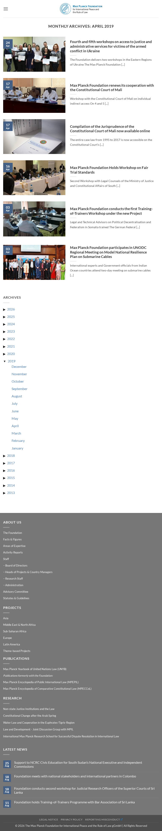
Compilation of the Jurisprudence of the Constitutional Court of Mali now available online (110, 128)
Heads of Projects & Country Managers (29, 572)
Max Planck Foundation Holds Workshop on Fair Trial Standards (109, 170)
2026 (11, 309)
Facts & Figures (12, 539)
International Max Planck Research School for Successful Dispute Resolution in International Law (61, 736)
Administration (14, 585)
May (15, 418)
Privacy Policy (72, 819)
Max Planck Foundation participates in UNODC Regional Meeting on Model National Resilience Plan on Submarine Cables (108, 252)
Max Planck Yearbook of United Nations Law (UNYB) (34, 669)
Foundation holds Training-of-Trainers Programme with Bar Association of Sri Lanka (74, 802)
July (15, 403)
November (19, 374)
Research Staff (14, 578)
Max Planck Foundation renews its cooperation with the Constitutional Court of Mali (112, 87)
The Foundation (12, 532)
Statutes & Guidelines (16, 598)
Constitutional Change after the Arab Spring (29, 715)
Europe (7, 637)
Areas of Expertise (14, 546)
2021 (11, 346)
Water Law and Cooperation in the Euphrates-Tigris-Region (38, 722)
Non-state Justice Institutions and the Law (28, 709)
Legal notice (48, 819)
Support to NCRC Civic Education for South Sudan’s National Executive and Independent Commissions (78, 764)
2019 (11, 361)
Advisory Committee (15, 591)
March (16, 433)
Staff (6, 559)
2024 (11, 324)
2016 (11, 470)
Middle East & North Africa (19, 624)
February (18, 440)
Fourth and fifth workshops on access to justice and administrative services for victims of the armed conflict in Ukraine (111, 46)
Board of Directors (16, 565)
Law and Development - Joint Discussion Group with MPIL (38, 729)
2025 (11, 316)
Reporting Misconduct (102, 819)
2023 (11, 331)
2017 (11, 463)
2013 (11, 493)
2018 (11, 455)
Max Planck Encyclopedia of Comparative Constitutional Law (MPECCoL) (47, 688)
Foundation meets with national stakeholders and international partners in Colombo (75, 776)
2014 (11, 485)
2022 (11, 339)
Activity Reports (13, 552)
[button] (5, 9)
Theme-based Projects (16, 651)
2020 (11, 354)
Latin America (11, 644)
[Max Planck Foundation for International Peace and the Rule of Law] (81, 8)
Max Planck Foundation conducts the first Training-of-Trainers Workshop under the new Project (111, 211)
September (19, 389)
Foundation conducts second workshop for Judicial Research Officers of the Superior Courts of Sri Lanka (84, 790)
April (15, 426)
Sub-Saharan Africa (14, 631)
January (17, 448)
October (18, 381)
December (19, 366)
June (15, 411)
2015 (11, 478)
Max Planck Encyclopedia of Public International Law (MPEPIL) (41, 682)
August (17, 396)
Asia (5, 618)
